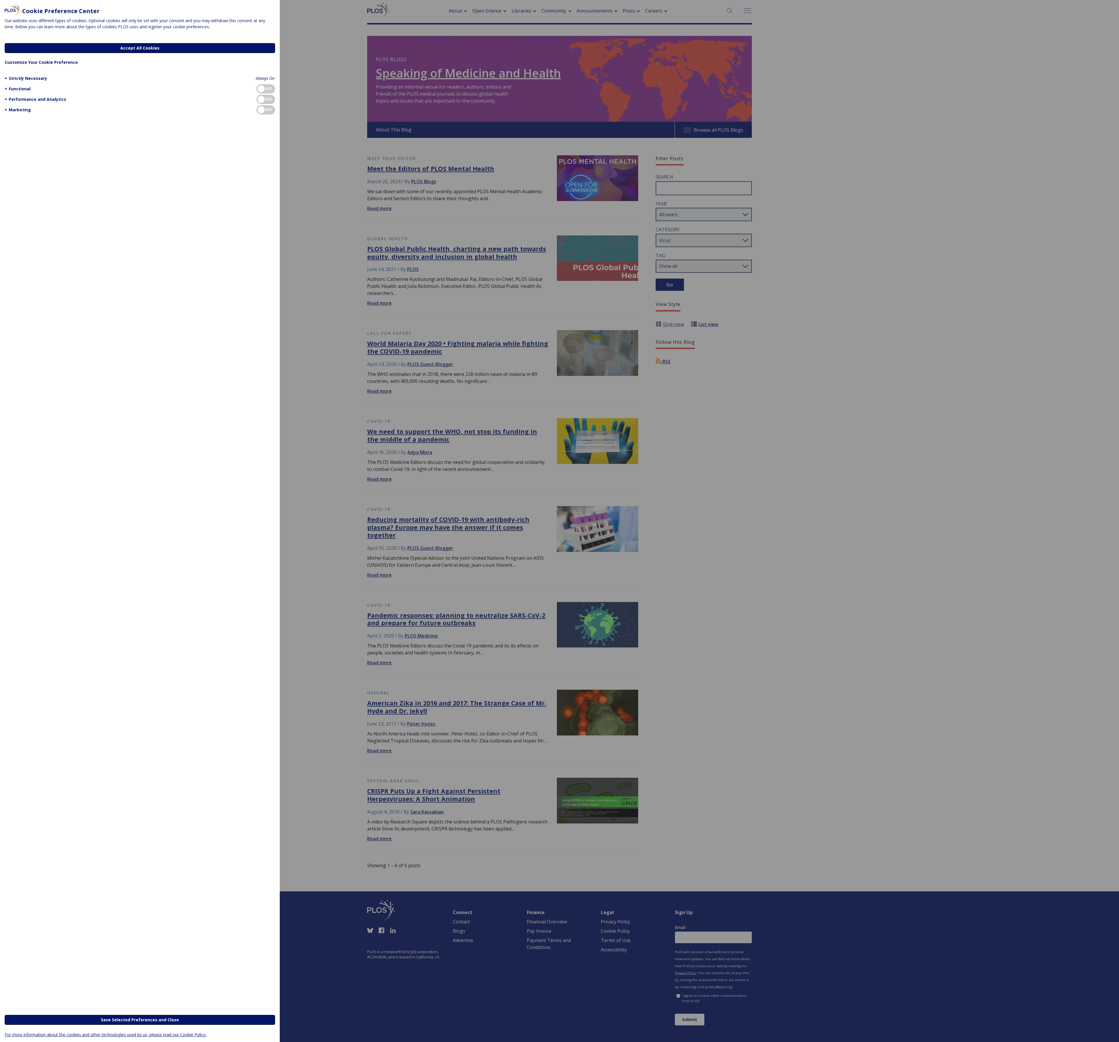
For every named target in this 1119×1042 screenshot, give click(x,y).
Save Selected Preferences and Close (140, 1019)
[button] (26, 78)
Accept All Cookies (139, 48)
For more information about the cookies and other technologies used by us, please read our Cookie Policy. (105, 1034)
